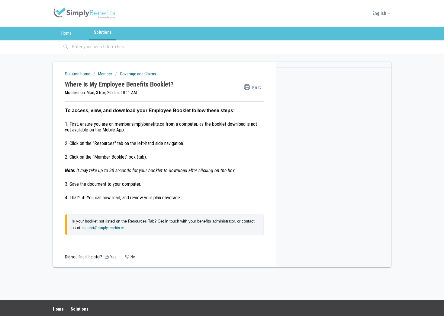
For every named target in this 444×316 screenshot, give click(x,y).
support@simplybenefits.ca (103, 228)
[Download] (211, 78)
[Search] (66, 47)
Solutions (103, 32)
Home (66, 33)
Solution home (78, 73)
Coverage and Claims (138, 73)
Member (105, 73)
